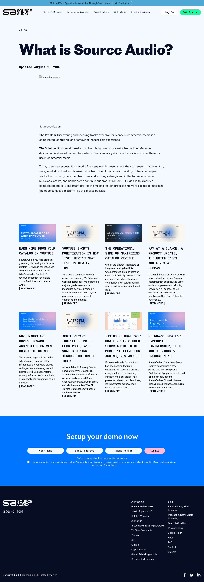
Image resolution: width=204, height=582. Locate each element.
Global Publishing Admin (144, 554)
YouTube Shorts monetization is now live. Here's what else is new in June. (80, 258)
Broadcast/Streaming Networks (147, 525)
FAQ (170, 542)
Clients (135, 544)
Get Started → (113, 3)
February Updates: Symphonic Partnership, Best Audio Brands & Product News (165, 346)
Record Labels (101, 12)
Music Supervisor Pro (142, 511)
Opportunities (138, 549)
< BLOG (23, 30)
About (171, 537)
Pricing (135, 535)
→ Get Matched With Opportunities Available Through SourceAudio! (60, 3)
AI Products (137, 501)
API (133, 540)
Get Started (190, 12)
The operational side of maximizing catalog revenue (122, 253)
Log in (169, 12)
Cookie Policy (175, 532)
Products (120, 12)
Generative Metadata (142, 506)
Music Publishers (53, 12)
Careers (172, 552)
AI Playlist (136, 520)
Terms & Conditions (178, 523)
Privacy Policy (110, 465)
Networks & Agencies (78, 12)
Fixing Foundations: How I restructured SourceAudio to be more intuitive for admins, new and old (123, 346)
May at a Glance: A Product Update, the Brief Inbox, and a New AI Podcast (165, 258)
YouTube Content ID (141, 530)
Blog (170, 501)
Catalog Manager (140, 516)
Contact (172, 547)
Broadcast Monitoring (142, 559)
